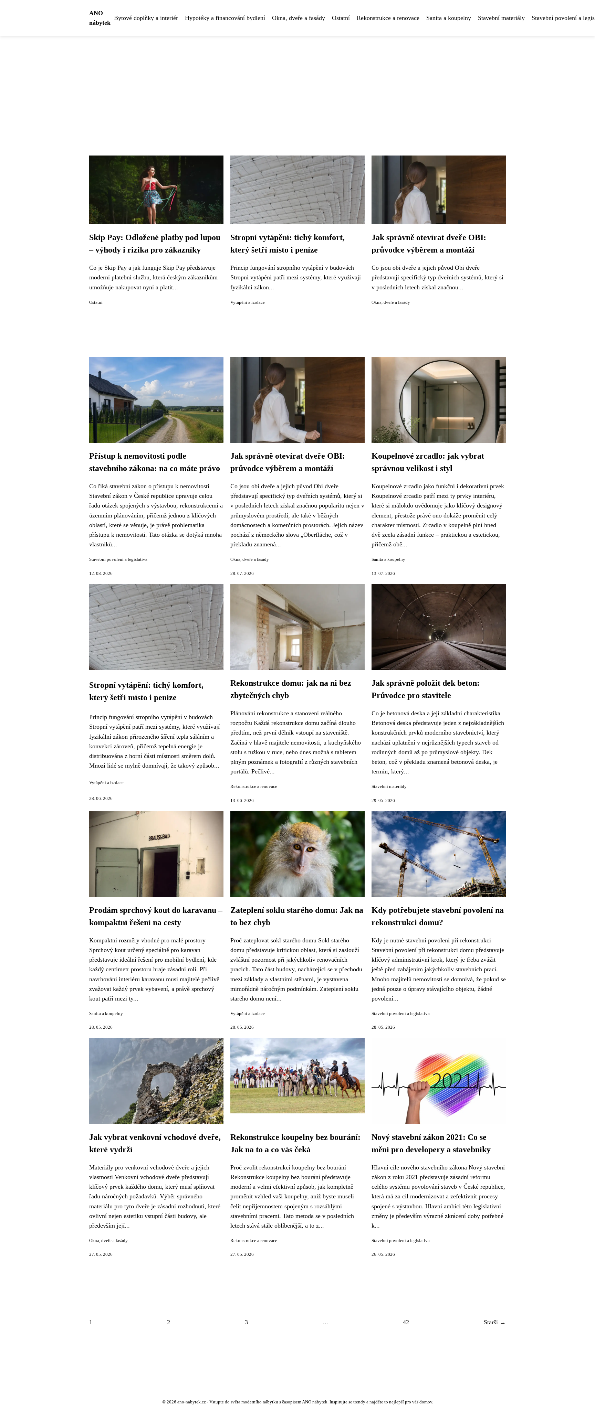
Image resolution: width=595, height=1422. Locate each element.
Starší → (495, 1322)
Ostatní (341, 17)
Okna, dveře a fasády (298, 17)
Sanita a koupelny (448, 17)
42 (406, 1322)
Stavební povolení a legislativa (118, 559)
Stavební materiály (501, 17)
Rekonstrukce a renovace (388, 17)
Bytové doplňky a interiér (146, 17)
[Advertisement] (297, 87)
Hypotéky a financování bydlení (225, 17)
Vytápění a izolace (247, 302)
